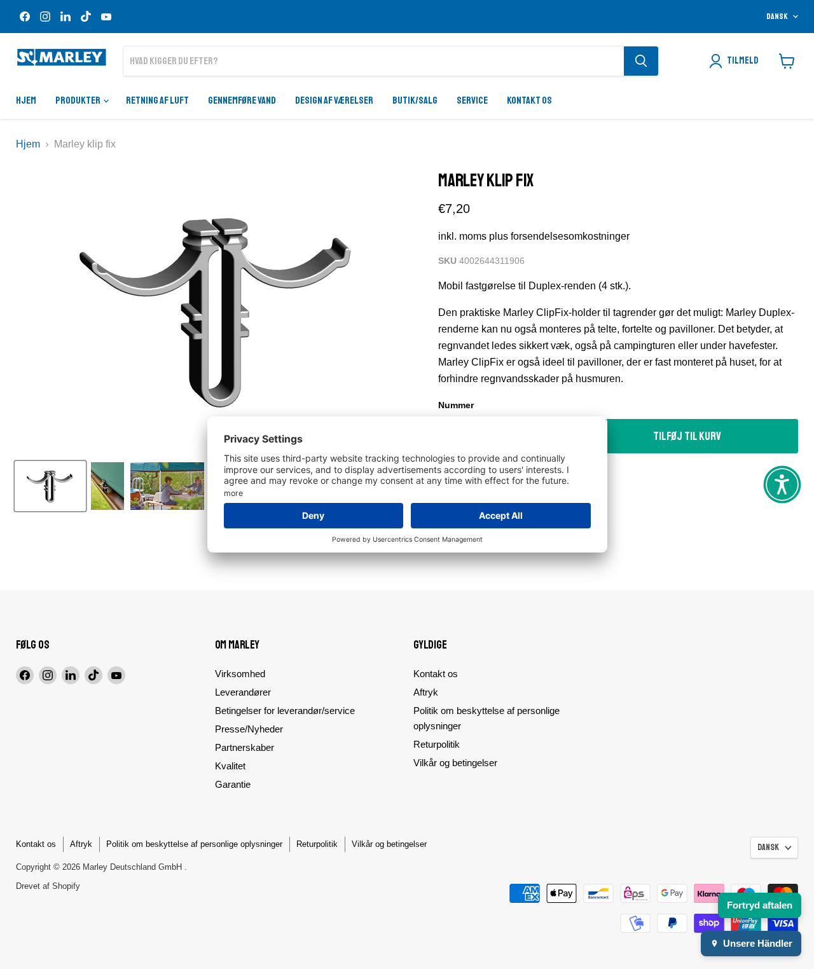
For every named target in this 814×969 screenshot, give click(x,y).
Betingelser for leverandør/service (285, 710)
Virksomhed (240, 673)
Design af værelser (334, 100)
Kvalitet (230, 765)
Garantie (233, 784)
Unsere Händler (757, 943)
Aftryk (425, 692)
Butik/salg (415, 100)
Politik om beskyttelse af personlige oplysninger (194, 844)
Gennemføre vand (242, 100)
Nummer (456, 405)
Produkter (78, 100)
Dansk (777, 16)
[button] (782, 484)
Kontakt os (529, 100)
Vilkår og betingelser (455, 762)
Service (472, 100)
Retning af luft (157, 100)
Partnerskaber (244, 747)
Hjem (26, 100)
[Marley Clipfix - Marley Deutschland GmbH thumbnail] (50, 486)
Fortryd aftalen (759, 905)
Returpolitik (436, 744)
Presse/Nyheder (249, 729)
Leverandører (243, 692)
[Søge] (641, 61)
